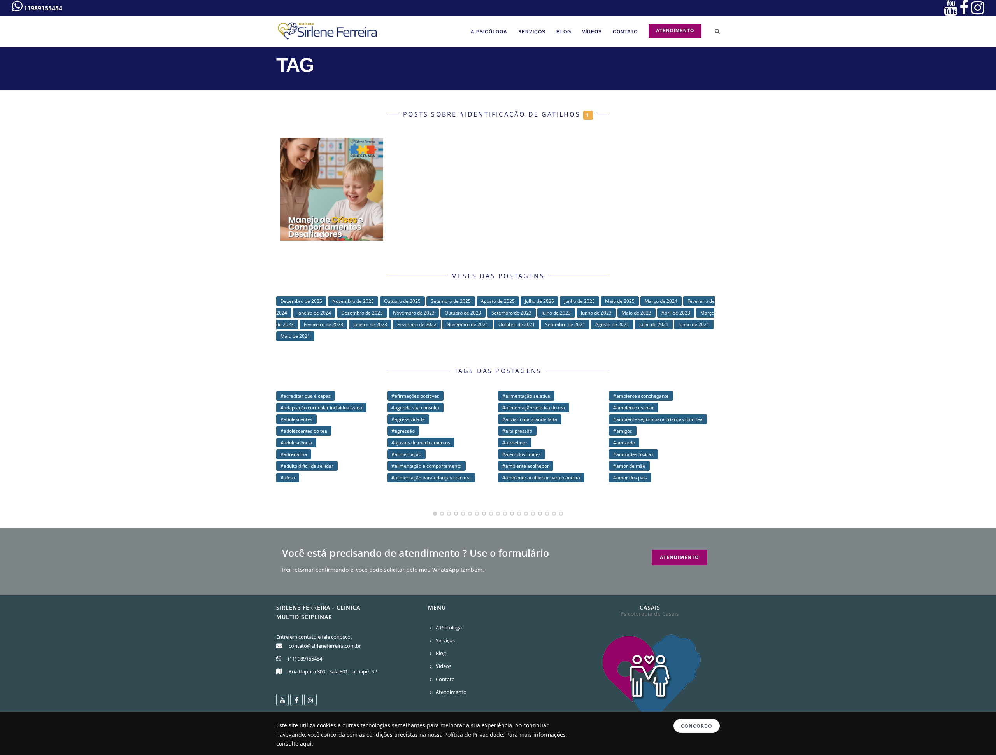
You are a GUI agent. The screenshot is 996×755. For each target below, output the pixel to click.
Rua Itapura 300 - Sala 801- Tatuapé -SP (333, 671)
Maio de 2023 (636, 312)
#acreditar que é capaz (306, 396)
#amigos (622, 431)
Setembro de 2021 (565, 324)
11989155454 (42, 8)
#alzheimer (514, 442)
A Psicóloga (489, 32)
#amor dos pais (630, 477)
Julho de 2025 (539, 301)
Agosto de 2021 (612, 324)
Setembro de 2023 (511, 312)
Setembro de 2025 (451, 301)
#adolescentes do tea (304, 431)
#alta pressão (517, 431)
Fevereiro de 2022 (417, 324)
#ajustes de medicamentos (420, 442)
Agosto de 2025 (498, 301)
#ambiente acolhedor (525, 466)
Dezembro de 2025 (301, 301)
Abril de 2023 (675, 312)
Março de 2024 (661, 301)
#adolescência (296, 442)
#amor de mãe (629, 466)
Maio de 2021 (295, 336)
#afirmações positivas (415, 396)
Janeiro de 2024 (314, 312)
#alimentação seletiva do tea (533, 407)
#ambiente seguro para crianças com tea (658, 419)
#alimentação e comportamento (426, 466)
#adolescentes (296, 419)
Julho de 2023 (556, 312)
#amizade (624, 442)
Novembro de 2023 (414, 312)
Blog (563, 32)
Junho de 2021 (694, 324)
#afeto (288, 477)
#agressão (403, 431)
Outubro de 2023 (463, 312)
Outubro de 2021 (516, 324)
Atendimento (675, 30)
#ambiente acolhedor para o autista (541, 477)
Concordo (696, 726)
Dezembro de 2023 (362, 312)
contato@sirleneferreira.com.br (325, 645)
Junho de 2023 (596, 312)
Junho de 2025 (579, 301)
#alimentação (406, 454)
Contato (625, 32)
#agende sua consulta (415, 407)
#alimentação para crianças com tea (431, 477)
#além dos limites (521, 454)
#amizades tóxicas (633, 454)
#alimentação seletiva (526, 396)
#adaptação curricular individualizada (321, 407)
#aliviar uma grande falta (529, 419)
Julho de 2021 (653, 324)
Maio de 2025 (620, 301)
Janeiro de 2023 (370, 324)
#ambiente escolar (633, 407)
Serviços (531, 32)
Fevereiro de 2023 (323, 324)
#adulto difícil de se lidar (307, 466)
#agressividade (408, 419)
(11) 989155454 (305, 658)
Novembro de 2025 (353, 301)
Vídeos (592, 32)
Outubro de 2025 (402, 301)
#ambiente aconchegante (641, 396)
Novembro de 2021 (467, 324)
